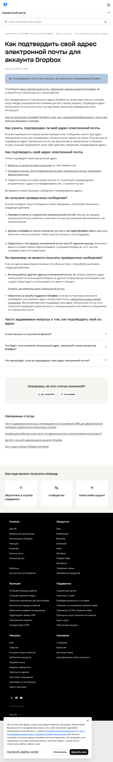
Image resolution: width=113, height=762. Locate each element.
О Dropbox (61, 642)
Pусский (13, 714)
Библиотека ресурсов (20, 657)
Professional (62, 534)
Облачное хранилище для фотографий (29, 600)
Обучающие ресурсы (67, 625)
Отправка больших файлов (23, 590)
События (13, 647)
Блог (11, 642)
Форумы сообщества (19, 667)
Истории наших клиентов (22, 652)
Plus (58, 529)
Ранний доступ (16, 558)
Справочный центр (14, 12)
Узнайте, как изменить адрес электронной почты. (36, 288)
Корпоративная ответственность (73, 657)
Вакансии (61, 647)
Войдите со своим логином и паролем (30, 165)
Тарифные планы (65, 568)
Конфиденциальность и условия (72, 600)
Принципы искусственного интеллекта (76, 615)
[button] (6, 21)
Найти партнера (17, 687)
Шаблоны (14, 568)
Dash (59, 548)
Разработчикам (17, 662)
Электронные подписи (20, 620)
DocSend (61, 553)
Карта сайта (62, 620)
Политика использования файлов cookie (77, 605)
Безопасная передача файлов (24, 605)
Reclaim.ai (61, 563)
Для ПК (13, 529)
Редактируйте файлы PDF (22, 615)
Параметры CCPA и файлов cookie (74, 610)
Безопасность (16, 553)
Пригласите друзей (19, 672)
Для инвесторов (64, 652)
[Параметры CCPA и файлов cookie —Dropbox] (48, 737)
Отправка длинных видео (22, 595)
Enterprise (61, 543)
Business (60, 538)
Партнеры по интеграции (22, 682)
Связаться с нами (65, 595)
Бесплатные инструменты (22, 573)
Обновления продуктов (68, 573)
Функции (13, 543)
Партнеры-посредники (21, 677)
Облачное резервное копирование (27, 610)
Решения (14, 548)
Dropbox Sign (63, 558)
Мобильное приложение (21, 534)
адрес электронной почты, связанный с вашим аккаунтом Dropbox (57, 89)
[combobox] (56, 22)
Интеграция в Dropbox (21, 538)
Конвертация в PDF (19, 625)
